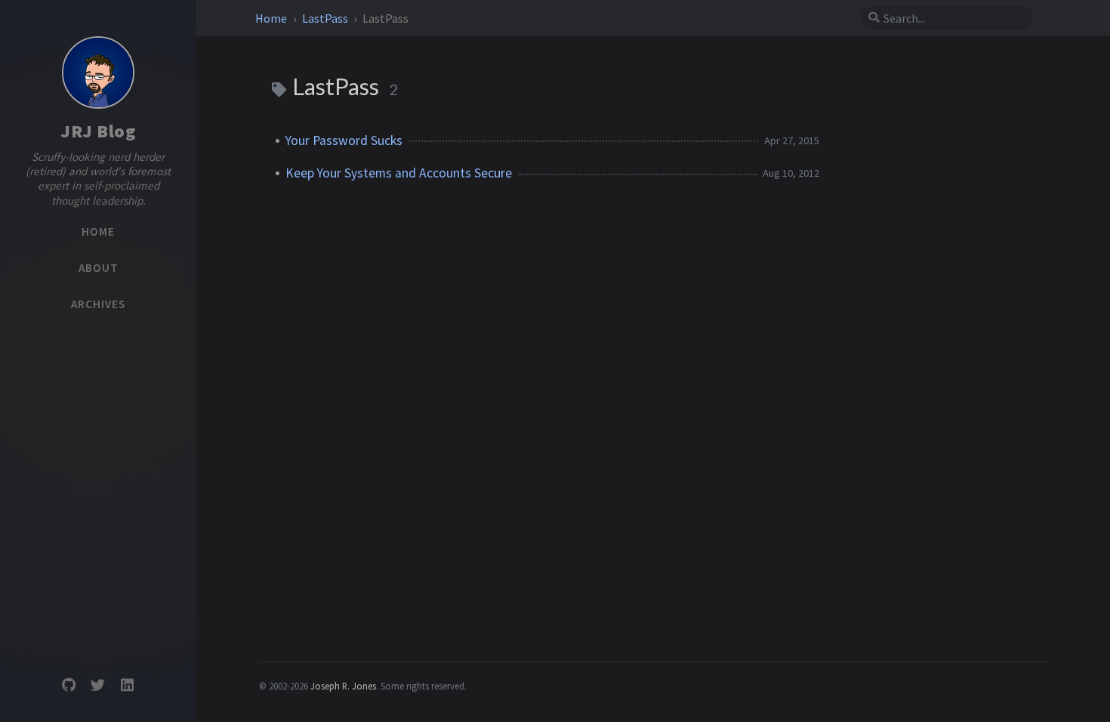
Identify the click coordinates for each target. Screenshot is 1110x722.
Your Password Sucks (343, 140)
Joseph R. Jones (343, 686)
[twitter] (98, 685)
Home (272, 18)
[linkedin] (127, 685)
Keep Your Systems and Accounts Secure (398, 173)
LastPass (326, 18)
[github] (68, 685)
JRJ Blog (98, 131)
